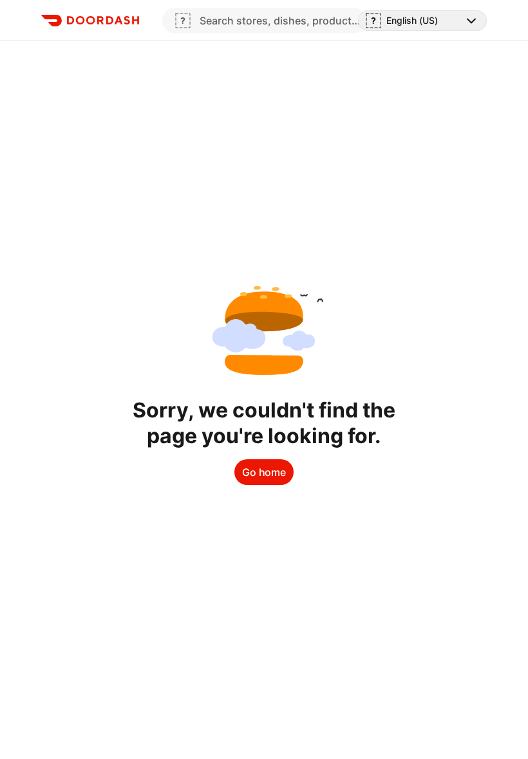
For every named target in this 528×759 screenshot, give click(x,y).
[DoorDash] (90, 20)
